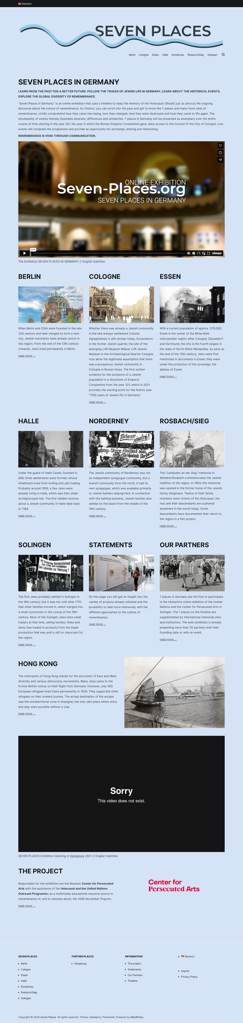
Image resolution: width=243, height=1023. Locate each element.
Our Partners (135, 975)
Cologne (144, 54)
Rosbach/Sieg (196, 54)
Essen (155, 54)
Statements (134, 969)
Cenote (93, 1017)
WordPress (137, 1017)
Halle (165, 54)
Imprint (185, 970)
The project (134, 963)
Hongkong (77, 856)
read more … (26, 355)
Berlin (132, 54)
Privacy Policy (189, 976)
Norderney (178, 54)
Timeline (132, 980)
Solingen (212, 54)
